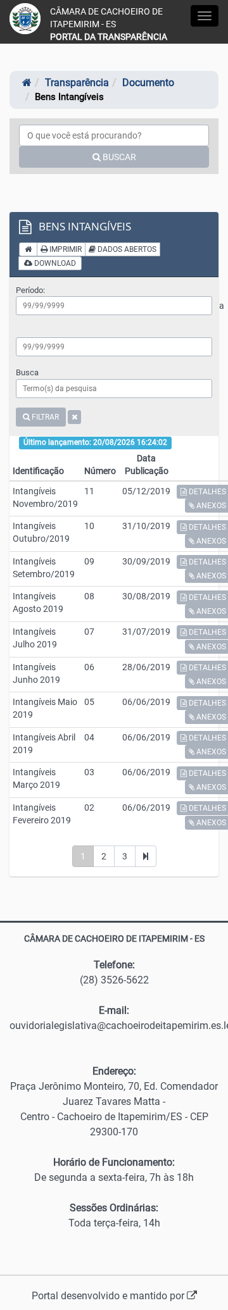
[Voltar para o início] (28, 249)
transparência (77, 83)
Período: (30, 290)
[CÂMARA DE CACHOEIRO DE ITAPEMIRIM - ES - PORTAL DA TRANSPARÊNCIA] (25, 18)
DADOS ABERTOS (126, 249)
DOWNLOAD (54, 263)
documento (148, 83)
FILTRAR (44, 417)
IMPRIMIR (65, 249)
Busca (27, 372)
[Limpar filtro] (74, 417)
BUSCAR (118, 157)
